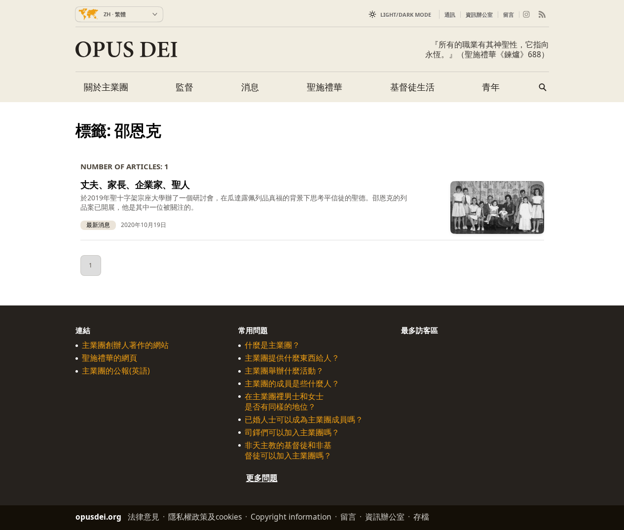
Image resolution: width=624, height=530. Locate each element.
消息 (250, 87)
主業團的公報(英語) (116, 371)
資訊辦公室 (479, 14)
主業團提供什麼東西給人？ (292, 358)
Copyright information (291, 516)
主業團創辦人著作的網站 (125, 345)
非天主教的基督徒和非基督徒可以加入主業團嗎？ (288, 450)
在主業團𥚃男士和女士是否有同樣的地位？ (284, 401)
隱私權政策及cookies (205, 516)
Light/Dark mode (405, 14)
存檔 (421, 516)
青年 (491, 87)
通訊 (449, 14)
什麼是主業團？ (272, 345)
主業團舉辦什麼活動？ (284, 371)
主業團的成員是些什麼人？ (292, 384)
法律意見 (143, 516)
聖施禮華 (324, 87)
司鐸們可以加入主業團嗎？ (292, 432)
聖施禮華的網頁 (109, 358)
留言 (508, 14)
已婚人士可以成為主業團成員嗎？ (304, 420)
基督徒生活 (412, 87)
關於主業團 (106, 87)
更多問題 (262, 477)
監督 (184, 87)
